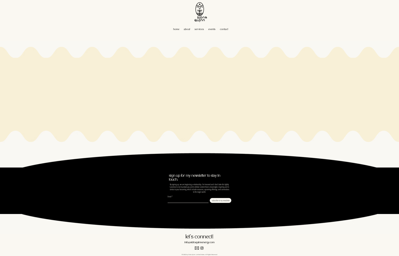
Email (169, 197)
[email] (197, 248)
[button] (187, 29)
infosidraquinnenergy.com (199, 242)
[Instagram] (202, 248)
